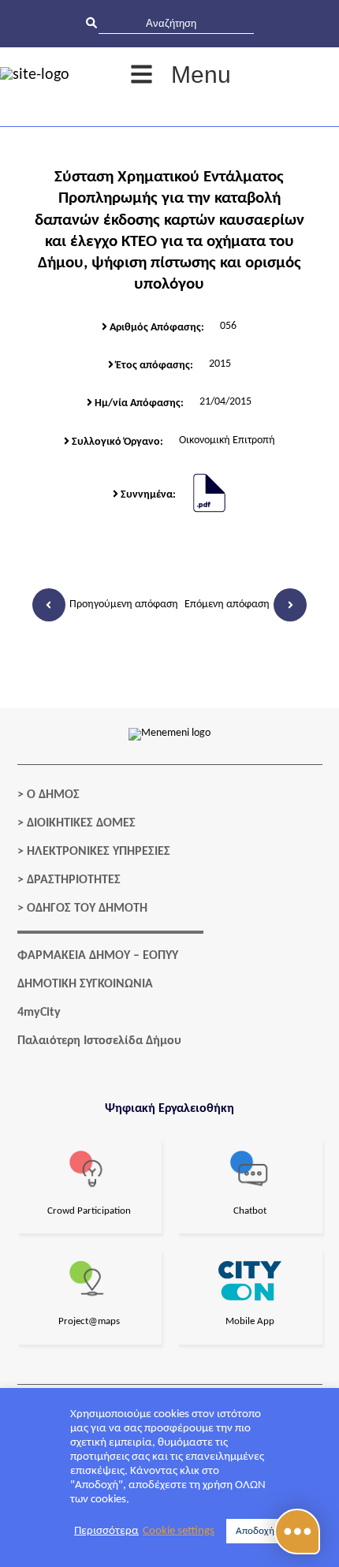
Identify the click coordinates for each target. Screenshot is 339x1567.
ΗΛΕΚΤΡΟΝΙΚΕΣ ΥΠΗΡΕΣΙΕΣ (98, 851)
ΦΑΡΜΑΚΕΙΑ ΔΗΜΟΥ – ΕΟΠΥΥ (97, 956)
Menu (201, 75)
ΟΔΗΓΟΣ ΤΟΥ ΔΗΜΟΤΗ (87, 908)
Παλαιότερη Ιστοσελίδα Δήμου (99, 1041)
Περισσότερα (106, 1531)
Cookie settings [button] (178, 1531)
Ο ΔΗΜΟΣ (53, 795)
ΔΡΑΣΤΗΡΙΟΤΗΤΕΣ (74, 880)
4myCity (39, 1012)
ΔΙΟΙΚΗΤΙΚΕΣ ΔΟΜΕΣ (81, 823)
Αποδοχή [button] (255, 1531)
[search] (176, 23)
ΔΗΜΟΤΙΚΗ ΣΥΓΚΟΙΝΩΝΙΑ (85, 984)
